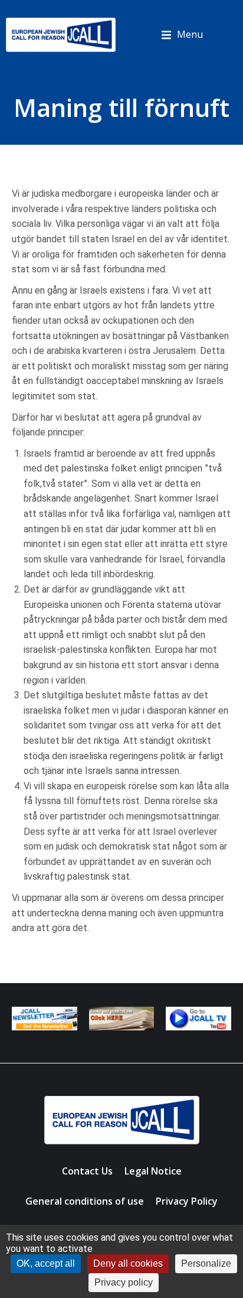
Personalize (206, 1263)
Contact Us (87, 1170)
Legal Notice (153, 1170)
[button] (182, 35)
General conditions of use (84, 1201)
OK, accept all (46, 1263)
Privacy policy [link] (123, 1282)
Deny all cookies (128, 1263)
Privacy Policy (187, 1201)
